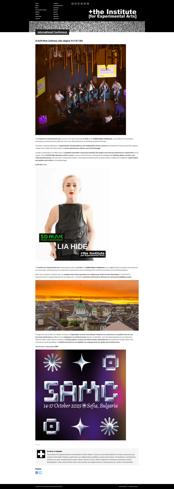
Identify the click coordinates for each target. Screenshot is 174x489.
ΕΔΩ (56, 346)
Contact (37, 18)
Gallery (37, 12)
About (37, 5)
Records (55, 9)
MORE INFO (41, 164)
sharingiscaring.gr (133, 486)
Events (55, 12)
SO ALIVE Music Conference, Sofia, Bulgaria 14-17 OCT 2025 (59, 41)
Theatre (55, 3)
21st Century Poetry (41, 9)
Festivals (56, 7)
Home (37, 3)
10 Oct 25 (37, 444)
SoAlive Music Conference (102, 139)
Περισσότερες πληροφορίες (45, 346)
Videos (37, 14)
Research (56, 18)
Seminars (56, 16)
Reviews (55, 14)
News (36, 7)
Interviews (38, 16)
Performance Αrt (58, 5)
